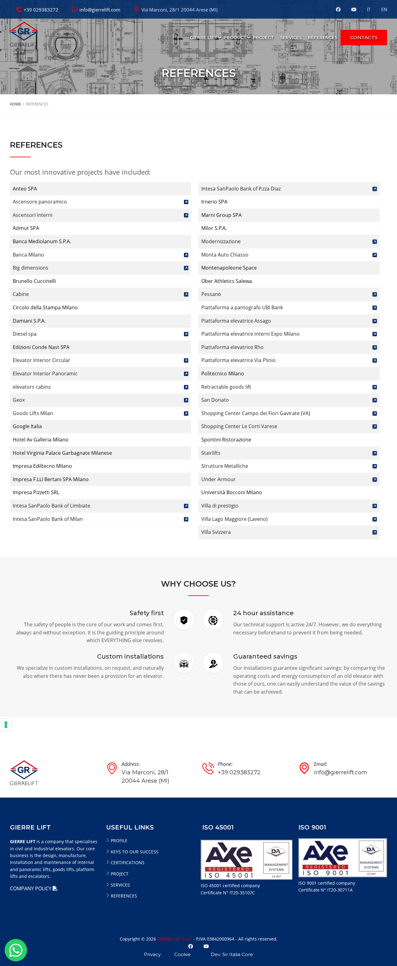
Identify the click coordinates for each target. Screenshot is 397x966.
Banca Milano (28, 254)
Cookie (182, 954)
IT (369, 9)
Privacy (152, 954)
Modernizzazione (221, 241)
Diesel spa (25, 333)
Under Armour (218, 479)
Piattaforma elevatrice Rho (232, 347)
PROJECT (263, 37)
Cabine (21, 294)
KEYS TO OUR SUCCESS (134, 852)
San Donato (215, 399)
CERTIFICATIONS (128, 862)
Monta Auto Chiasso (224, 254)
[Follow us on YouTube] (353, 9)
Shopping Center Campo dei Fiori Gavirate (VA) (255, 413)
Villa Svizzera (216, 532)
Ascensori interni (32, 215)
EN (384, 9)
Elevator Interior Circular (41, 360)
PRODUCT (235, 37)
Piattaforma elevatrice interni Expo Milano (250, 333)
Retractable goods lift (226, 386)
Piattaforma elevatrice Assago (236, 320)
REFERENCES (322, 37)
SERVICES (291, 37)
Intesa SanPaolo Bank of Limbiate (51, 505)
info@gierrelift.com (99, 10)
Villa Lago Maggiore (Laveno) (234, 519)
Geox (19, 399)
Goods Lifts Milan (33, 413)
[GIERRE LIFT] (24, 33)
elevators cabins (32, 386)
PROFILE (119, 840)
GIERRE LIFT (203, 37)
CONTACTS (363, 37)
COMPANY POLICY (31, 888)
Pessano (211, 294)
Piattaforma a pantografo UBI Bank (242, 307)
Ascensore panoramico (40, 201)
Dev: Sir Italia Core (232, 954)
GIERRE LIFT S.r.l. (174, 939)
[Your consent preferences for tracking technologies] (6, 725)
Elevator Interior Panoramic (45, 373)
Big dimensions (30, 267)
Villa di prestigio (220, 505)
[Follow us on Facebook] (341, 9)
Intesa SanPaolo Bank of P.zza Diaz (241, 188)
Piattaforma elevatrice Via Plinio (238, 360)
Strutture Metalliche (224, 466)
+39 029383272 (41, 10)
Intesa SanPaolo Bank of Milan (48, 519)
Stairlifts (211, 452)
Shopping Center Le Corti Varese (239, 426)
